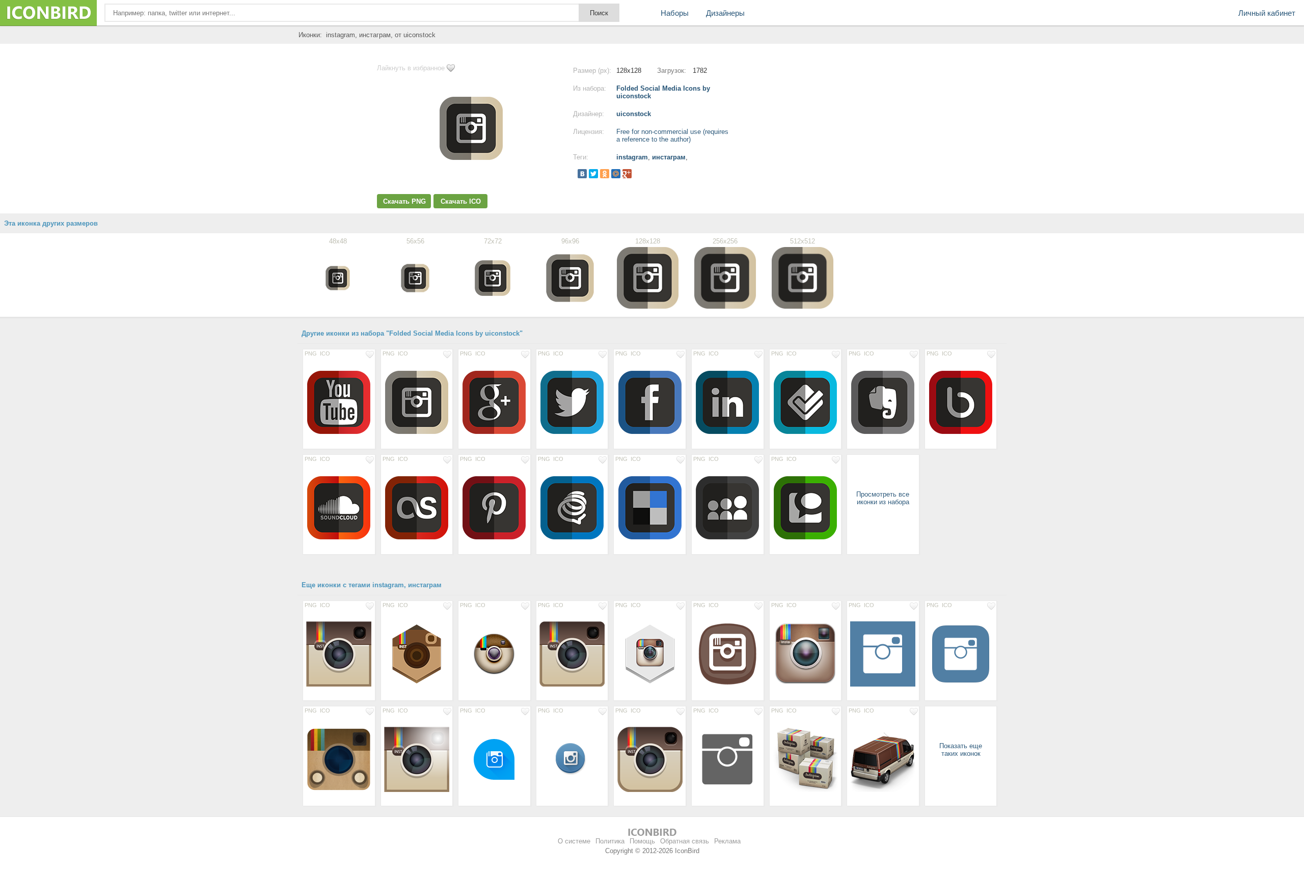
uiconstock (633, 114)
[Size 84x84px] (494, 653)
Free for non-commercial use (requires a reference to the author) (672, 135)
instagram (632, 157)
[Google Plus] (627, 173)
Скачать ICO (461, 201)
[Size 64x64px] (572, 759)
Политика (609, 841)
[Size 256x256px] (728, 759)
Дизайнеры (725, 13)
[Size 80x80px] (494, 759)
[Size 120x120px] (805, 653)
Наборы (675, 13)
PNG (311, 353)
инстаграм (669, 157)
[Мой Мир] (615, 173)
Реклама (727, 841)
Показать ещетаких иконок (960, 749)
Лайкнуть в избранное (411, 68)
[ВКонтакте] (582, 173)
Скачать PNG (404, 201)
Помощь (642, 841)
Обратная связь (684, 841)
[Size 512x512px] (883, 653)
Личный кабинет (1266, 13)
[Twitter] (593, 173)
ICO (325, 353)
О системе (574, 841)
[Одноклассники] (604, 173)
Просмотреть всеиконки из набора (882, 498)
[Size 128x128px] (339, 402)
